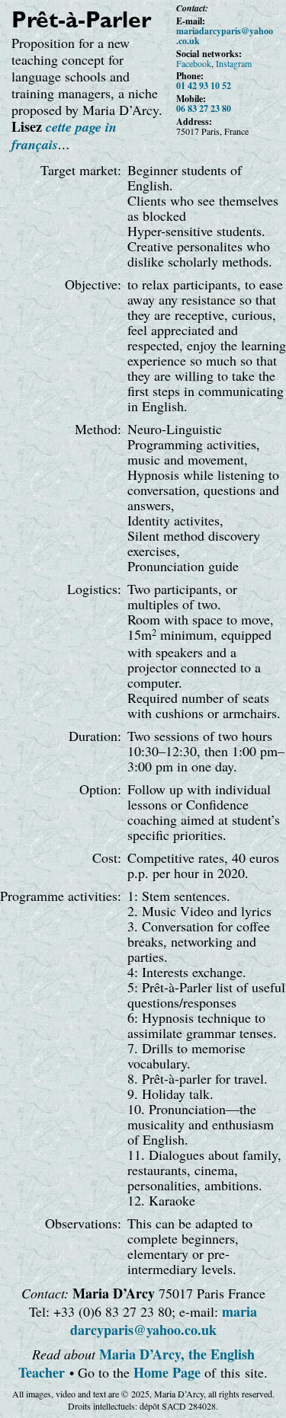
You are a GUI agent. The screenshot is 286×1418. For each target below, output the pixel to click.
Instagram (234, 63)
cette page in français (64, 135)
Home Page (167, 1372)
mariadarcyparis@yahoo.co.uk (224, 35)
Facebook (193, 63)
